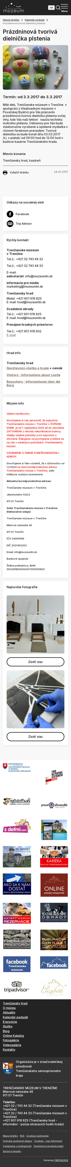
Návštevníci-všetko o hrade (28, 368)
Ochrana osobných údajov (17, 1141)
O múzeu (9, 1008)
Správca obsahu (12, 1151)
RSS (22, 1135)
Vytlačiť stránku (19, 172)
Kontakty (9, 1049)
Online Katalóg (13, 1036)
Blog (6, 1031)
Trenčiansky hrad (15, 1003)
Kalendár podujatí (34, 19)
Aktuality (9, 1012)
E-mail (11, 335)
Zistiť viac (35, 662)
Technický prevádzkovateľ (48, 1146)
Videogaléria (12, 1045)
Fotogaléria (11, 1040)
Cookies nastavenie (37, 1135)
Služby (7, 1026)
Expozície (10, 1022)
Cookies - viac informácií (48, 1141)
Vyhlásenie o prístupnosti (17, 1146)
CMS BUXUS (61, 1160)
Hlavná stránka (11, 19)
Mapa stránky (10, 1135)
